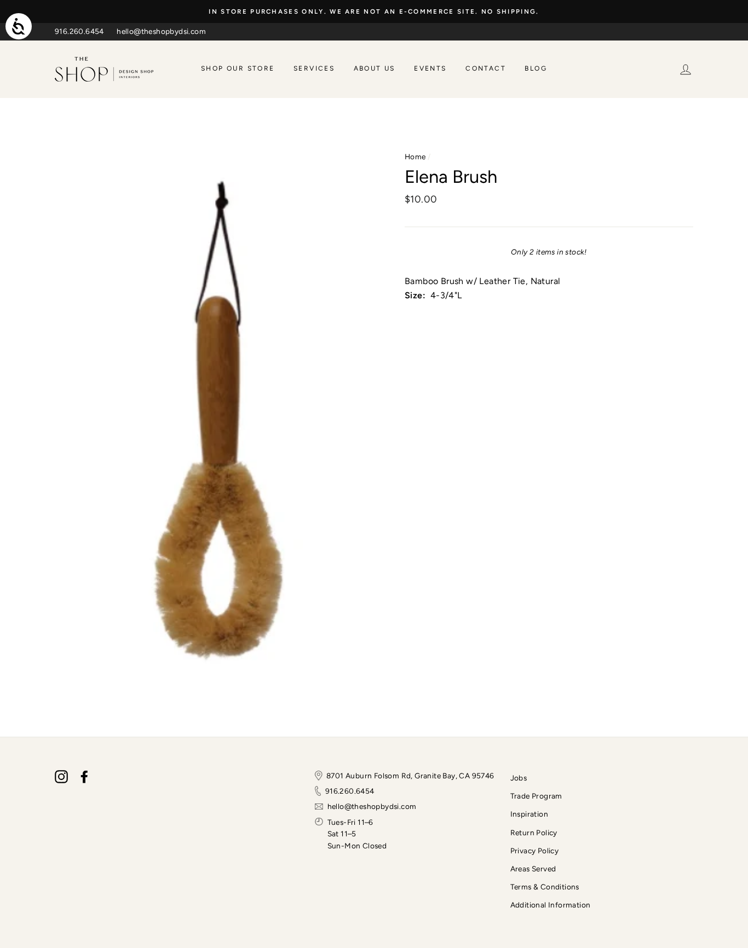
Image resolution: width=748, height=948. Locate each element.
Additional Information (550, 904)
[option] (374, 11)
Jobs (518, 777)
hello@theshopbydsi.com (161, 31)
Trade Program (536, 795)
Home (415, 156)
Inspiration (529, 814)
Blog (536, 68)
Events (430, 68)
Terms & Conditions (544, 886)
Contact (485, 68)
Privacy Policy (534, 850)
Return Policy (533, 832)
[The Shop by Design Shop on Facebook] (84, 776)
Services (314, 68)
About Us (374, 68)
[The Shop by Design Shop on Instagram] (61, 776)
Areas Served (533, 868)
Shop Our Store (238, 68)
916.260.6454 (79, 31)
